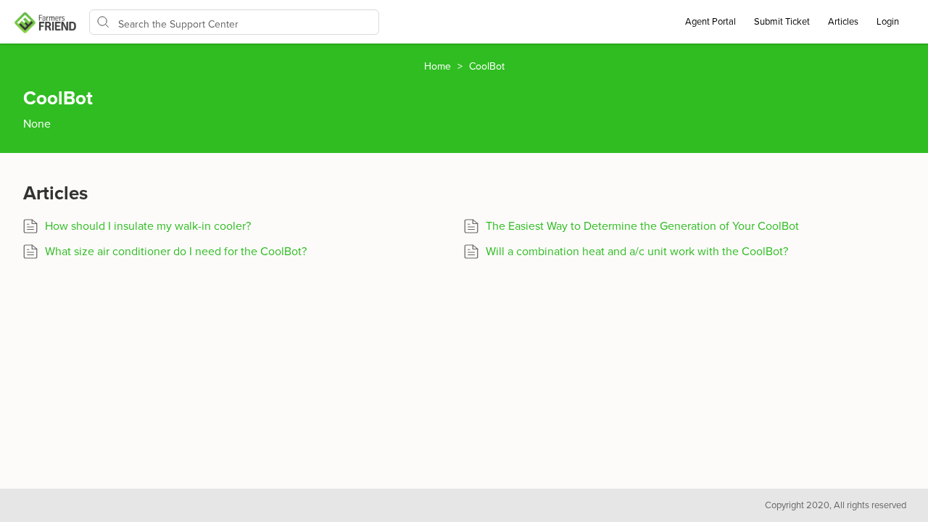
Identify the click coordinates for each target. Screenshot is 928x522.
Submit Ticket (782, 22)
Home (439, 66)
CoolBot (487, 66)
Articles (843, 22)
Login (888, 22)
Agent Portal (710, 22)
